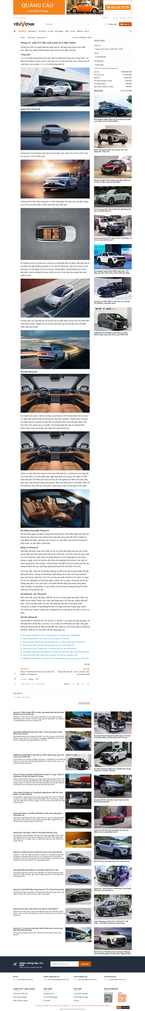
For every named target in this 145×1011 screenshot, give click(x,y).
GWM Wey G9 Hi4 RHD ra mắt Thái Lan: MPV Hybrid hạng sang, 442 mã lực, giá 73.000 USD (56, 658)
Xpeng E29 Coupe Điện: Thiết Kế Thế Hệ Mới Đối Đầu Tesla (35, 833)
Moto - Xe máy (70, 31)
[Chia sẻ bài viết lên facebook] (15, 674)
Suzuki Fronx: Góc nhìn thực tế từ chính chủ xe (111, 861)
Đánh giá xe (32, 31)
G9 (37, 679)
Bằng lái (80, 31)
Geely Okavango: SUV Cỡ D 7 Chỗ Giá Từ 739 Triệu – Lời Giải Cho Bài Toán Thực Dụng (111, 922)
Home (23, 37)
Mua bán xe (22, 31)
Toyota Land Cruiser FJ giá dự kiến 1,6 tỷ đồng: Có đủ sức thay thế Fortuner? (49, 648)
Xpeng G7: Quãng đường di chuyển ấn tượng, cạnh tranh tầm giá (37, 852)
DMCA (118, 1007)
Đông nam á (41, 37)
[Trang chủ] (23, 24)
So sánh (50, 31)
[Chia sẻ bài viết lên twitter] (15, 679)
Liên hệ (129, 18)
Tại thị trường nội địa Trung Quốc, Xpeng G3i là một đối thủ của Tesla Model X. (37, 933)
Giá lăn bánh (99, 40)
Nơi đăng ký (99, 61)
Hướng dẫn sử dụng (81, 997)
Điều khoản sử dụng (20, 1000)
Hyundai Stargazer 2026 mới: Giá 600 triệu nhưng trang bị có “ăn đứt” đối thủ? (112, 769)
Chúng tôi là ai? (49, 993)
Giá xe (86, 31)
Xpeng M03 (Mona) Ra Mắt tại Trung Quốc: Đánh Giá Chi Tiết (35, 870)
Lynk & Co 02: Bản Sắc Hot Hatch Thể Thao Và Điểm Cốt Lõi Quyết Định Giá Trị (111, 831)
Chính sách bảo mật (20, 993)
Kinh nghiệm (59, 31)
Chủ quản (47, 1000)
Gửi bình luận (84, 703)
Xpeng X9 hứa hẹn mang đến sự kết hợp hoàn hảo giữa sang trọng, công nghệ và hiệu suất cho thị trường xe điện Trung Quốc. (38, 893)
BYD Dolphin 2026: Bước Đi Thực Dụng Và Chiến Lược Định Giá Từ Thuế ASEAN (51, 635)
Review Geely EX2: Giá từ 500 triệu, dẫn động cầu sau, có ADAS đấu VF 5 (49, 645)
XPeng (23, 58)
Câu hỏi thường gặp (81, 993)
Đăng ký (84, 964)
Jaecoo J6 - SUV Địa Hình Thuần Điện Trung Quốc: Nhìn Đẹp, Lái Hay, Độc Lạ (113, 889)
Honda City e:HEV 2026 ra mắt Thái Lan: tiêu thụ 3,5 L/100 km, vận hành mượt (50, 655)
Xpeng (31, 679)
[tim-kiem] (88, 24)
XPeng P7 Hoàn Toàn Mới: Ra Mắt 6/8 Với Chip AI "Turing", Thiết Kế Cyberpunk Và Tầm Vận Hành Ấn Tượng (38, 775)
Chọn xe (97, 45)
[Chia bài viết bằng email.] (15, 684)
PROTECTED (125, 1007)
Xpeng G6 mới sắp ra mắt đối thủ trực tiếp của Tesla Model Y (35, 909)
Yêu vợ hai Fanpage (51, 997)
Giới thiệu (123, 18)
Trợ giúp (115, 18)
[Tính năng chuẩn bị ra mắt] (72, 7)
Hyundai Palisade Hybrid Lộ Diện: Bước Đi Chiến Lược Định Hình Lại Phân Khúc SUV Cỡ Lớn (112, 736)
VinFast (43, 64)
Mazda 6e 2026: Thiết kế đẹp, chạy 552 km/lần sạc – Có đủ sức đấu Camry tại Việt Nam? (54, 642)
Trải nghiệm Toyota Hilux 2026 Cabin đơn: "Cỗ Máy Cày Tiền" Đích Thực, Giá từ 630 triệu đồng (56, 652)
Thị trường (42, 31)
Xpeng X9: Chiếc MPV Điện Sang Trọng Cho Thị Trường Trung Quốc (38, 889)
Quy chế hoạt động (19, 997)
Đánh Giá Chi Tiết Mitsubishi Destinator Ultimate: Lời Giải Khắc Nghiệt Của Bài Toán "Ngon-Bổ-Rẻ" (112, 952)
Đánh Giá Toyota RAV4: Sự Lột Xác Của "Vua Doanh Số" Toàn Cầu (46, 639)
